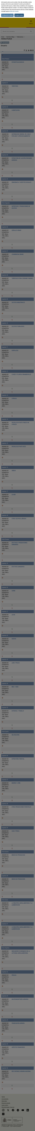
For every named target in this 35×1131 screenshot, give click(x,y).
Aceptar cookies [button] (19, 15)
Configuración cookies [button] (7, 15)
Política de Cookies (14, 11)
